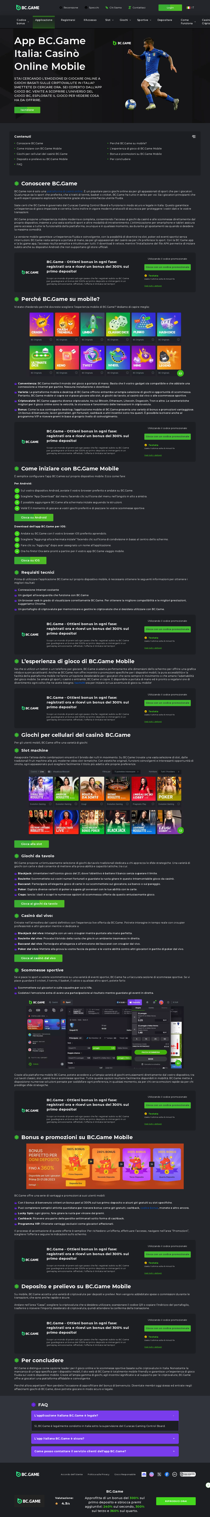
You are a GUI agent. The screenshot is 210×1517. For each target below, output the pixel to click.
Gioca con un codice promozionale (167, 267)
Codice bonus (21, 22)
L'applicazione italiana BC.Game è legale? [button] (66, 1415)
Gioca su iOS (30, 560)
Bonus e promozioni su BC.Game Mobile (136, 154)
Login (170, 7)
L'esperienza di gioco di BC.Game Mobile (136, 148)
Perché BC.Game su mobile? (128, 143)
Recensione (71, 7)
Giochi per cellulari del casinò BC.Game (42, 154)
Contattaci (139, 7)
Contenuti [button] (22, 136)
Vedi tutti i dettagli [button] (153, 286)
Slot (108, 20)
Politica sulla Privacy (98, 1474)
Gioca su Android (34, 517)
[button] (190, 7)
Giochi (124, 20)
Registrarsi (68, 20)
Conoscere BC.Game (30, 143)
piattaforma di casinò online (65, 191)
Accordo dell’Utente (72, 1474)
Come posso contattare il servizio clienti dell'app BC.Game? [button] (80, 1451)
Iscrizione (27, 109)
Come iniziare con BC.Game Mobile (39, 148)
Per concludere (120, 159)
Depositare (164, 20)
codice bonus (149, 1207)
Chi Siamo (116, 7)
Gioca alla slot (31, 844)
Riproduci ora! (176, 1501)
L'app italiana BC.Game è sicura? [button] (59, 1438)
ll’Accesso (90, 20)
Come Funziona (187, 22)
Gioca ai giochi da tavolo (39, 903)
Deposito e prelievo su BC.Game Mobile (42, 159)
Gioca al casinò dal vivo (38, 958)
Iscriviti (80, 682)
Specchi (94, 7)
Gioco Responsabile (125, 1474)
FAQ (19, 164)
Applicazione (43, 20)
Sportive (142, 20)
